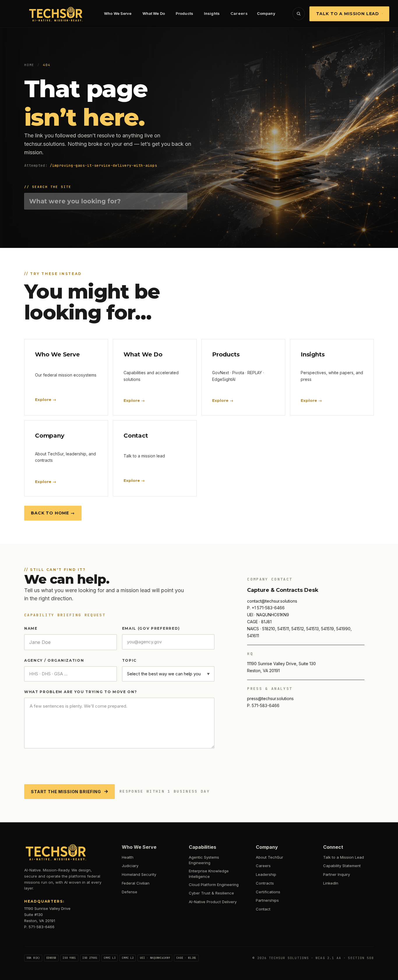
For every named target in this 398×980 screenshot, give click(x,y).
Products (184, 13)
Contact (263, 909)
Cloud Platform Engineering (214, 884)
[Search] (299, 13)
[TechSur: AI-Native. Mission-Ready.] (56, 13)
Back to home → (53, 513)
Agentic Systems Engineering (204, 860)
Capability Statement (342, 865)
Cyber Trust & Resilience (211, 893)
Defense (129, 892)
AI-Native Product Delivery (213, 901)
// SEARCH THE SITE (47, 187)
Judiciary (130, 865)
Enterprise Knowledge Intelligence (209, 874)
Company (266, 13)
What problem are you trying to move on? (80, 692)
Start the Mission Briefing (66, 791)
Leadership (266, 874)
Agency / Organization (54, 660)
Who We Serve (118, 13)
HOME (29, 65)
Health (127, 857)
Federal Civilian (135, 883)
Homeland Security (139, 874)
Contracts (265, 883)
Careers (239, 13)
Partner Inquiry (336, 874)
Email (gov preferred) (151, 628)
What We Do (153, 13)
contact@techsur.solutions (272, 601)
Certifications (268, 892)
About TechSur (269, 857)
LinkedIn (330, 883)
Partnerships (267, 900)
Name (31, 628)
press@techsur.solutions (270, 698)
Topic (129, 660)
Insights (212, 13)
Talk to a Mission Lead (347, 13)
